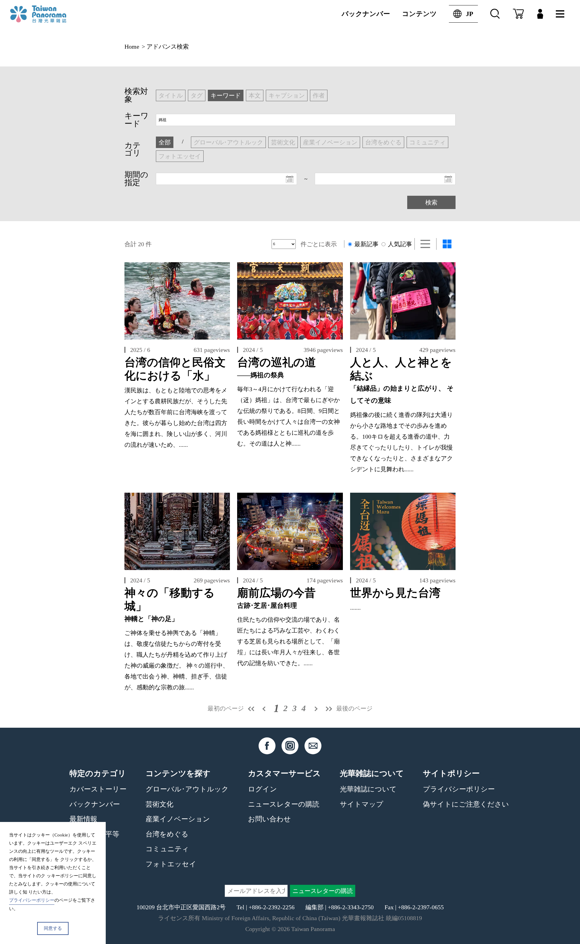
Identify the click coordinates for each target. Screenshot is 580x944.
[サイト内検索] (495, 13)
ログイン (262, 789)
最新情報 (83, 819)
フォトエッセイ (171, 864)
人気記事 (399, 244)
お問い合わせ (269, 819)
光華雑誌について (368, 789)
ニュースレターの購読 (283, 804)
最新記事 (366, 244)
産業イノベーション (178, 819)
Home (131, 46)
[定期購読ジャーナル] (518, 13)
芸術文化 (159, 804)
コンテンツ (419, 14)
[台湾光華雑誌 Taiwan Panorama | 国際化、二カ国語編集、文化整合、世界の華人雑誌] (51, 14)
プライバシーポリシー (459, 789)
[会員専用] (540, 13)
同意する (53, 928)
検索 (431, 202)
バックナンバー (366, 14)
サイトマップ (361, 804)
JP (469, 14)
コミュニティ (167, 849)
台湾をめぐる (167, 834)
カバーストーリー (98, 789)
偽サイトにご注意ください (466, 804)
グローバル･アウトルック (187, 789)
